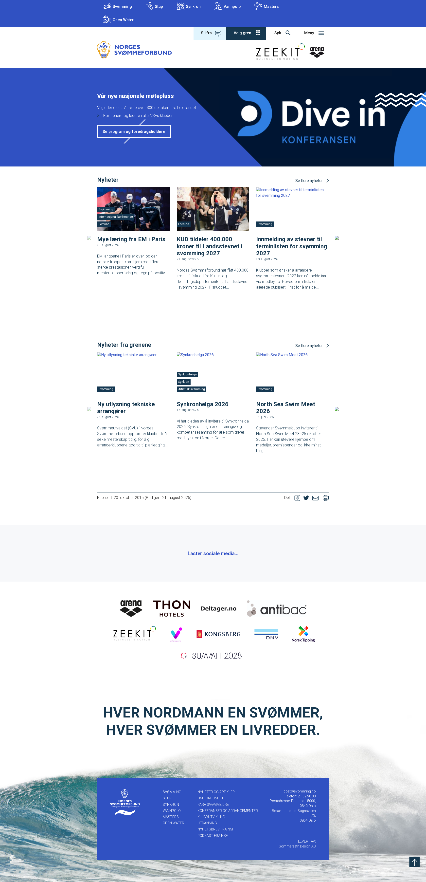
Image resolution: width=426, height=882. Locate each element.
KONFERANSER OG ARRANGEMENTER (227, 811)
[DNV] (266, 634)
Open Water (123, 20)
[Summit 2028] (213, 655)
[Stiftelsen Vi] (175, 634)
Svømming (122, 6)
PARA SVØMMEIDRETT (215, 805)
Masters (271, 6)
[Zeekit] (133, 634)
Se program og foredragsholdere (134, 131)
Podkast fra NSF (212, 836)
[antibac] (276, 608)
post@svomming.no (300, 791)
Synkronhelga (187, 374)
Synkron (193, 6)
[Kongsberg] (218, 634)
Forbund (104, 224)
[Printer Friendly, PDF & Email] (326, 497)
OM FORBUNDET (210, 798)
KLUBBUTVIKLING (211, 817)
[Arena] (131, 608)
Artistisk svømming (191, 389)
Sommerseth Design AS (297, 846)
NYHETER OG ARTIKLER (216, 792)
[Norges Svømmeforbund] (134, 49)
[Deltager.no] (218, 608)
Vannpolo (232, 6)
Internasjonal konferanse (116, 217)
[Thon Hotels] (171, 608)
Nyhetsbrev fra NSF (215, 829)
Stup (159, 6)
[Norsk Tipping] (303, 634)
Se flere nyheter (309, 180)
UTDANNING (207, 823)
